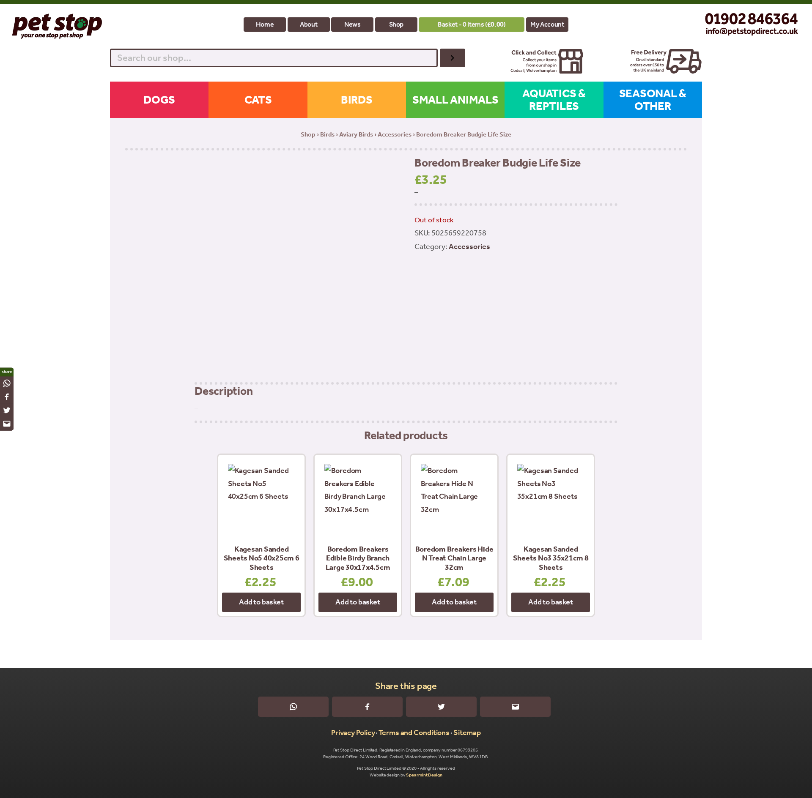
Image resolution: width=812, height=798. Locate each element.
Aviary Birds (356, 134)
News (352, 24)
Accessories (394, 134)
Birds (327, 134)
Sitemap (467, 732)
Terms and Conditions (414, 732)
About (308, 24)
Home (265, 24)
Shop (396, 24)
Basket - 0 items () (471, 24)
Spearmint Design (424, 775)
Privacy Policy (353, 732)
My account (547, 24)
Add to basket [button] (261, 602)
